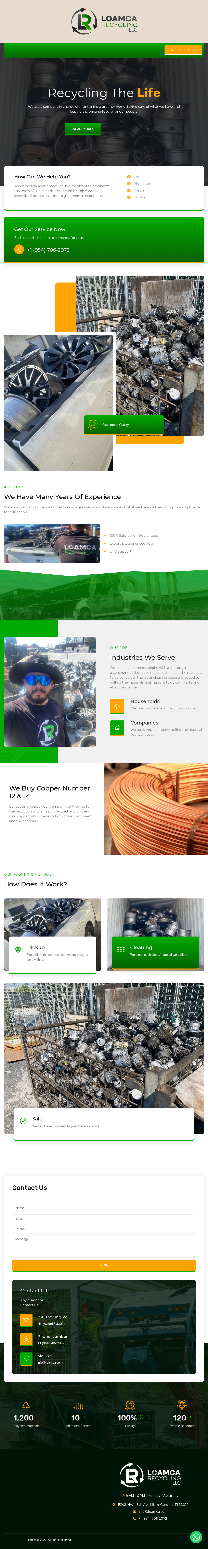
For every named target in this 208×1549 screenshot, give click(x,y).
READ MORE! (83, 129)
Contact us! (186, 49)
